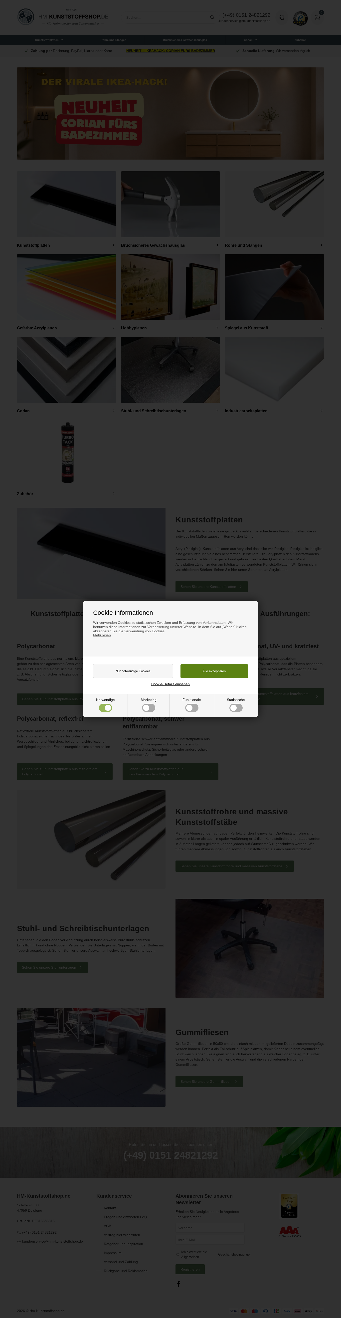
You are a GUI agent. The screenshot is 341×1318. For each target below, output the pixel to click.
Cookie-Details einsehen (170, 684)
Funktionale (191, 700)
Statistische (236, 700)
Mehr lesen (102, 635)
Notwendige (105, 700)
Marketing (149, 700)
